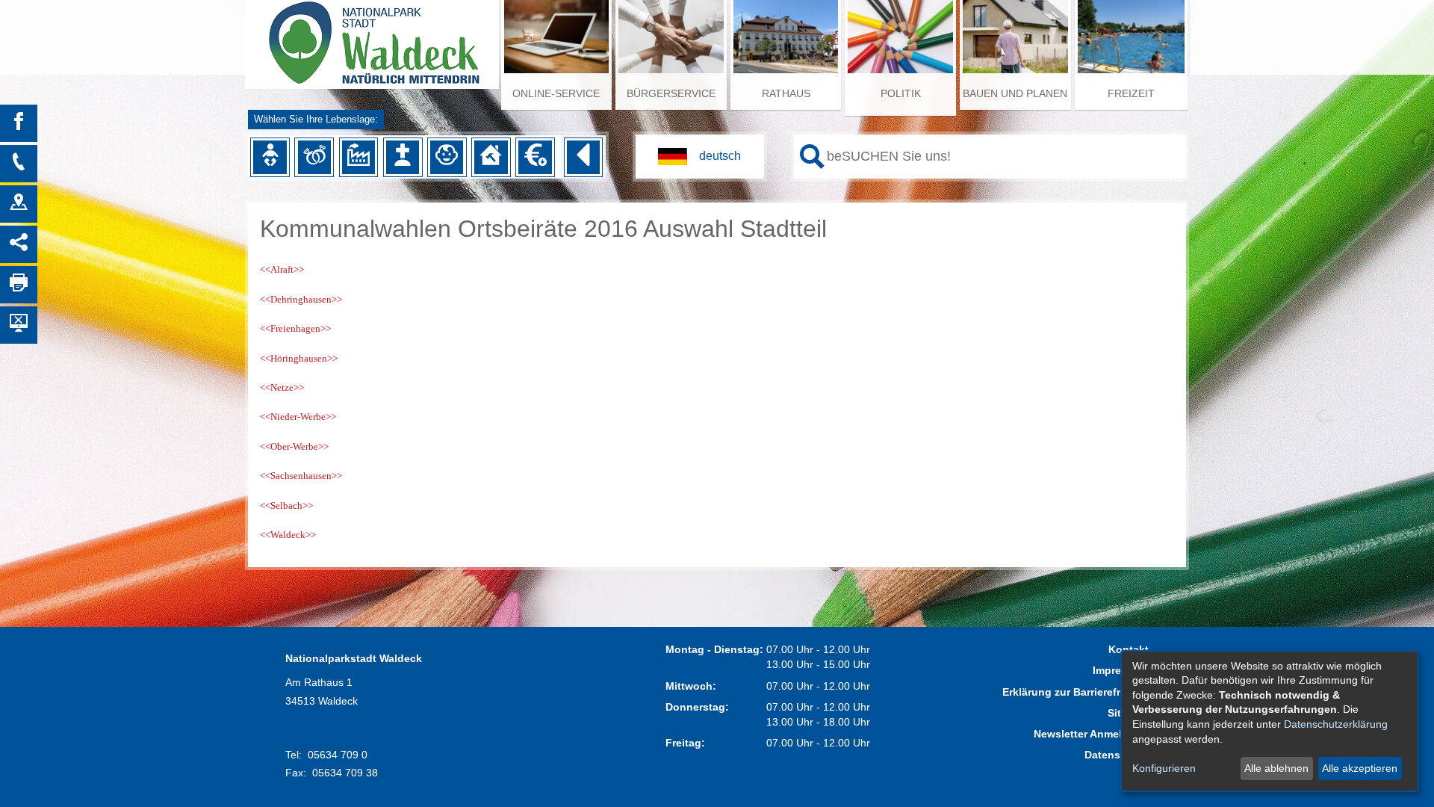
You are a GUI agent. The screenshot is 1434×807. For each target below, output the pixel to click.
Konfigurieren (1164, 768)
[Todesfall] (402, 156)
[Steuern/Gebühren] (534, 156)
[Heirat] (314, 156)
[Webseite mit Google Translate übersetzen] (700, 156)
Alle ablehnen (1276, 768)
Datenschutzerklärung (1336, 724)
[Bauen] (490, 156)
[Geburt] (269, 156)
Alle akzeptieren (1359, 768)
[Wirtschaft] (358, 156)
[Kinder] (446, 156)
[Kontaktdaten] (18, 163)
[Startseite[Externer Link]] (372, 37)
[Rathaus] (18, 204)
